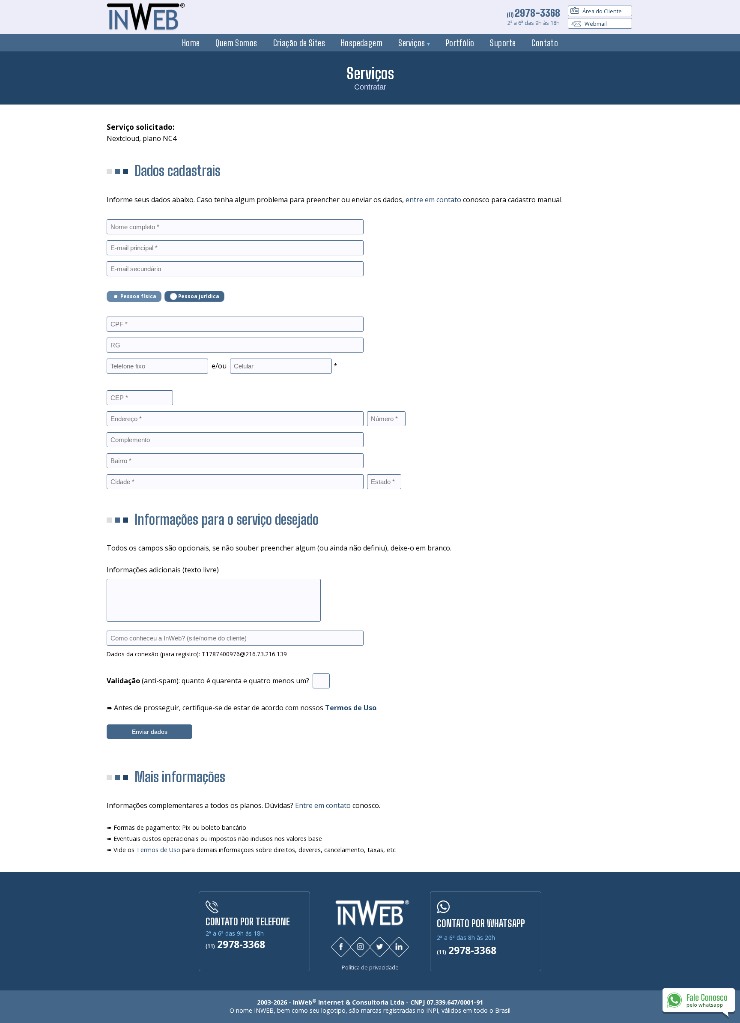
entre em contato (433, 199)
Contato (544, 43)
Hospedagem (361, 43)
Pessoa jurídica (198, 296)
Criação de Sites (299, 43)
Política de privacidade (370, 967)
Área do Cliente (601, 11)
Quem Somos (236, 43)
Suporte (503, 43)
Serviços (412, 43)
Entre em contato (323, 805)
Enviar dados (149, 731)
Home (191, 43)
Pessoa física (138, 296)
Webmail (595, 23)
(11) (533, 14)
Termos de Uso (158, 850)
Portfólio (460, 43)
